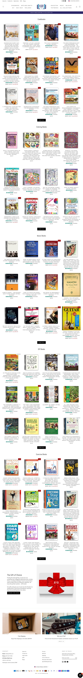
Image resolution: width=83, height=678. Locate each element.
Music (62, 5)
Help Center (16, 1)
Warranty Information (47, 659)
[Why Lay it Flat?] (61, 623)
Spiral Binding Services (47, 661)
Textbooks (54, 7)
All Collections (66, 7)
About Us (4, 1)
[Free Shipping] (21, 623)
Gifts (21, 1)
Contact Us (10, 1)
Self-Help (19, 7)
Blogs (24, 1)
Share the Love (13, 592)
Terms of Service (45, 657)
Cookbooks (15, 5)
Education (54, 5)
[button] (9, 52)
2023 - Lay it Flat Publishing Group (41, 673)
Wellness (28, 7)
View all (42, 120)
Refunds (44, 653)
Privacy (43, 651)
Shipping (44, 655)
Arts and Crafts (26, 5)
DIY (13, 7)
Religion (69, 5)
